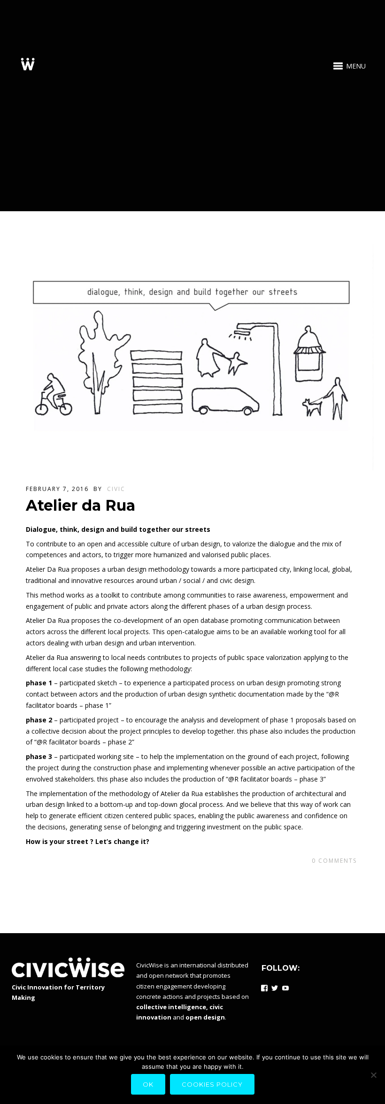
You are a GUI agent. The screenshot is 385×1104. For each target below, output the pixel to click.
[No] (373, 1075)
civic (116, 489)
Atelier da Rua (80, 505)
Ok (148, 1084)
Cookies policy (212, 1084)
